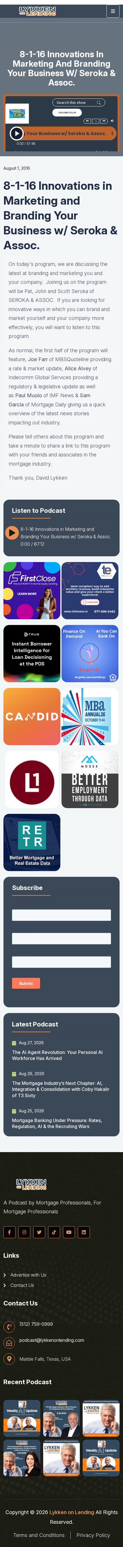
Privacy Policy (93, 1535)
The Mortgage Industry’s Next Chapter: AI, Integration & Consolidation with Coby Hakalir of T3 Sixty (60, 1089)
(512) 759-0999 (36, 1324)
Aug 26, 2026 (31, 1073)
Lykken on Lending (71, 1512)
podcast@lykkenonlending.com (51, 1340)
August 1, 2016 (16, 168)
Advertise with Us (27, 1275)
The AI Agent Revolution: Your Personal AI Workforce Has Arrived (57, 1055)
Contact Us (21, 1285)
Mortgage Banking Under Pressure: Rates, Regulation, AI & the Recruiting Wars (57, 1123)
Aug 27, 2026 (31, 1042)
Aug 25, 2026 (31, 1110)
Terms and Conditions (39, 1535)
